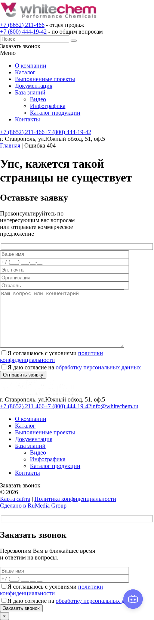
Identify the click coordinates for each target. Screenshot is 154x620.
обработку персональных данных (98, 367)
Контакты (27, 119)
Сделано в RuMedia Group (33, 505)
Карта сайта (15, 499)
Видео (38, 99)
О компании (30, 65)
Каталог (25, 72)
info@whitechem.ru (114, 406)
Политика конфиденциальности (75, 499)
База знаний (30, 92)
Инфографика (47, 106)
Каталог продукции (55, 112)
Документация (33, 86)
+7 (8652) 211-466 (22, 25)
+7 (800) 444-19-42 (23, 31)
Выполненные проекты (45, 79)
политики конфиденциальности (51, 356)
